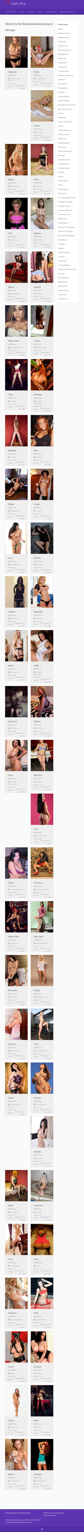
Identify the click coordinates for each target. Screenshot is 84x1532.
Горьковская (62, 67)
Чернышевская (63, 290)
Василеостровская (64, 50)
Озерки (60, 176)
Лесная (60, 126)
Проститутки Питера (50, 1515)
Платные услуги (48, 1513)
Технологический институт (67, 269)
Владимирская (63, 54)
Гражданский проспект (66, 75)
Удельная (61, 273)
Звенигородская (63, 96)
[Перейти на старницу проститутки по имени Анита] (42, 106)
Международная (64, 143)
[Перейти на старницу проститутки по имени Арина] (16, 863)
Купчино (61, 113)
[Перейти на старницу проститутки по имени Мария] (16, 484)
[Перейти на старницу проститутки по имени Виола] (16, 1454)
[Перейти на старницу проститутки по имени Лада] (16, 1185)
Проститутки (11, 12)
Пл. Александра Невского (67, 198)
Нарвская (61, 155)
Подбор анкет (51, 12)
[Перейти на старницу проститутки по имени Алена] (42, 321)
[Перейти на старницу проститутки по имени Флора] (42, 970)
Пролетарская (63, 223)
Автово (60, 29)
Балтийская (62, 42)
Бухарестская (63, 46)
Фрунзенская (62, 282)
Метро (22, 12)
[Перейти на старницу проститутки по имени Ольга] (16, 1401)
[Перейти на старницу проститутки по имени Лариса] (42, 267)
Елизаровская (63, 88)
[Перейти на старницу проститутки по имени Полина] (42, 1078)
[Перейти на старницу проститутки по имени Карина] (42, 701)
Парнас (60, 185)
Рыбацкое (61, 244)
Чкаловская (62, 295)
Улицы (62, 1513)
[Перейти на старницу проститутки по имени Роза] (16, 755)
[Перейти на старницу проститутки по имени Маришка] (42, 592)
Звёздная (61, 92)
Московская (62, 147)
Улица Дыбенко (63, 278)
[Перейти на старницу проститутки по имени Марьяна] (16, 52)
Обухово (61, 172)
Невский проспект (64, 160)
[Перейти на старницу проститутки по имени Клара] (42, 484)
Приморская (62, 219)
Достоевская (62, 84)
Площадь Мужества (65, 210)
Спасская (61, 257)
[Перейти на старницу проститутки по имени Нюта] (42, 159)
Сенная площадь (64, 252)
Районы (31, 12)
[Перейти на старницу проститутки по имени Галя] (42, 1024)
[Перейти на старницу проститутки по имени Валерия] (42, 755)
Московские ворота (65, 151)
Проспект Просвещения (66, 235)
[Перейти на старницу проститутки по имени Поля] (16, 1239)
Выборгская (62, 63)
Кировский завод (64, 101)
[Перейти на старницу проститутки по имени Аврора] (42, 1132)
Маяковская (62, 139)
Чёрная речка (63, 286)
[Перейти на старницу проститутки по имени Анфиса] (16, 592)
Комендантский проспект (67, 105)
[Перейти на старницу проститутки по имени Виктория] (16, 970)
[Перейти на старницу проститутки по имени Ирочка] (42, 538)
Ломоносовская (63, 134)
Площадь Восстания (65, 202)
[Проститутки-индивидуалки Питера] (16, 4)
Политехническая (64, 214)
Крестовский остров (65, 109)
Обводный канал (64, 168)
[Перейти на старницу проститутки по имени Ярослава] (42, 917)
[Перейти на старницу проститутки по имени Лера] (16, 374)
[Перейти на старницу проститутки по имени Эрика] (16, 1078)
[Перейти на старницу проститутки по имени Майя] (42, 645)
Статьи (56, 1513)
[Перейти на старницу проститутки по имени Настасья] (16, 701)
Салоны (40, 12)
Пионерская (62, 193)
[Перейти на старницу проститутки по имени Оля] (16, 213)
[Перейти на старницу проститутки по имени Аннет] (16, 1347)
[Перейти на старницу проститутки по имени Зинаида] (42, 374)
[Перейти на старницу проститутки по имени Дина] (42, 1401)
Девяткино (61, 80)
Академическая (63, 37)
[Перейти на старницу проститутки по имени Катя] (16, 538)
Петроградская (63, 189)
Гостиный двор (63, 71)
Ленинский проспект (65, 122)
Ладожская (62, 117)
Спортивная (62, 261)
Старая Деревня (63, 265)
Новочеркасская (64, 164)
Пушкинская (62, 240)
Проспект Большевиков (66, 227)
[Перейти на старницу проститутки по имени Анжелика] (42, 1185)
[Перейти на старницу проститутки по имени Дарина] (42, 213)
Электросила (62, 299)
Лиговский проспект (65, 130)
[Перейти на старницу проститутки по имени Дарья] (16, 159)
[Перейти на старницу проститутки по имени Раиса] (42, 52)
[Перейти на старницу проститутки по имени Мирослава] (16, 321)
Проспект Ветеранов (65, 231)
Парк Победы (63, 181)
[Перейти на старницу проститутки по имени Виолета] (16, 1024)
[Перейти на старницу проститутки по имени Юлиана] (42, 1454)
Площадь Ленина (64, 206)
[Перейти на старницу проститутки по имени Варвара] (16, 430)
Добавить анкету (68, 12)
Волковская (62, 58)
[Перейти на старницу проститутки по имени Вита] (42, 430)
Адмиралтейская (64, 33)
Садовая (61, 248)
